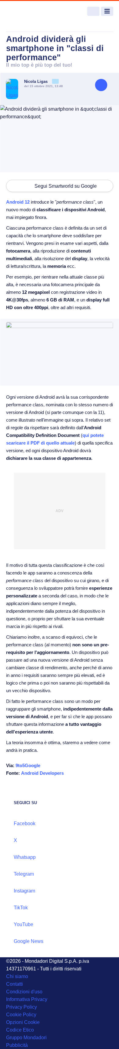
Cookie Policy (21, 1014)
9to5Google (28, 765)
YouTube (23, 924)
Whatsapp (25, 857)
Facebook (24, 823)
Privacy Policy (21, 1007)
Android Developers (42, 773)
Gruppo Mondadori (26, 1037)
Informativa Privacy (26, 999)
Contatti (14, 984)
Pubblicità (17, 1045)
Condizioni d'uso (24, 991)
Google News (28, 941)
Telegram (24, 874)
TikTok (21, 907)
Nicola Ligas (36, 81)
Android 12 (18, 202)
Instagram (24, 890)
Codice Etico (20, 1029)
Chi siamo (17, 976)
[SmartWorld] (29, 11)
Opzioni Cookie (23, 1022)
